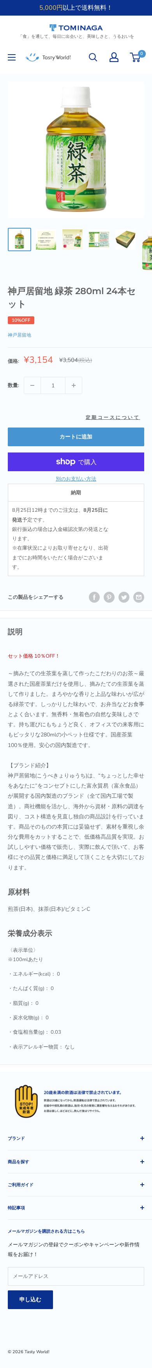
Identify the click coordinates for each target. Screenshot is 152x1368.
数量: (13, 385)
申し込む (30, 1299)
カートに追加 (76, 436)
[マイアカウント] (114, 57)
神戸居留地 (19, 335)
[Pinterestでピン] (109, 597)
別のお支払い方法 (76, 479)
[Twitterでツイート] (123, 597)
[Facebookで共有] (94, 597)
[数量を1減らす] (32, 385)
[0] (135, 57)
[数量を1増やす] (73, 385)
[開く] (93, 57)
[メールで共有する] (138, 597)
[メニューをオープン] (12, 57)
